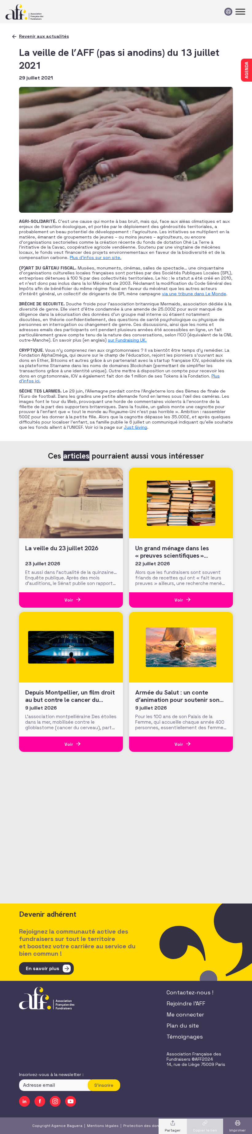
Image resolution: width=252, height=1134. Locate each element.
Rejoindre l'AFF (186, 1003)
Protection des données (145, 1125)
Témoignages (185, 1036)
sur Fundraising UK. (127, 340)
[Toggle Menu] (240, 11)
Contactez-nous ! (190, 992)
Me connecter (185, 1014)
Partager (173, 1130)
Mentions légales (103, 1125)
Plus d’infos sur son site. (95, 257)
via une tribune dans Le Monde (194, 293)
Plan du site (183, 1025)
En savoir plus (42, 968)
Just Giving (135, 427)
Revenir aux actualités (44, 36)
